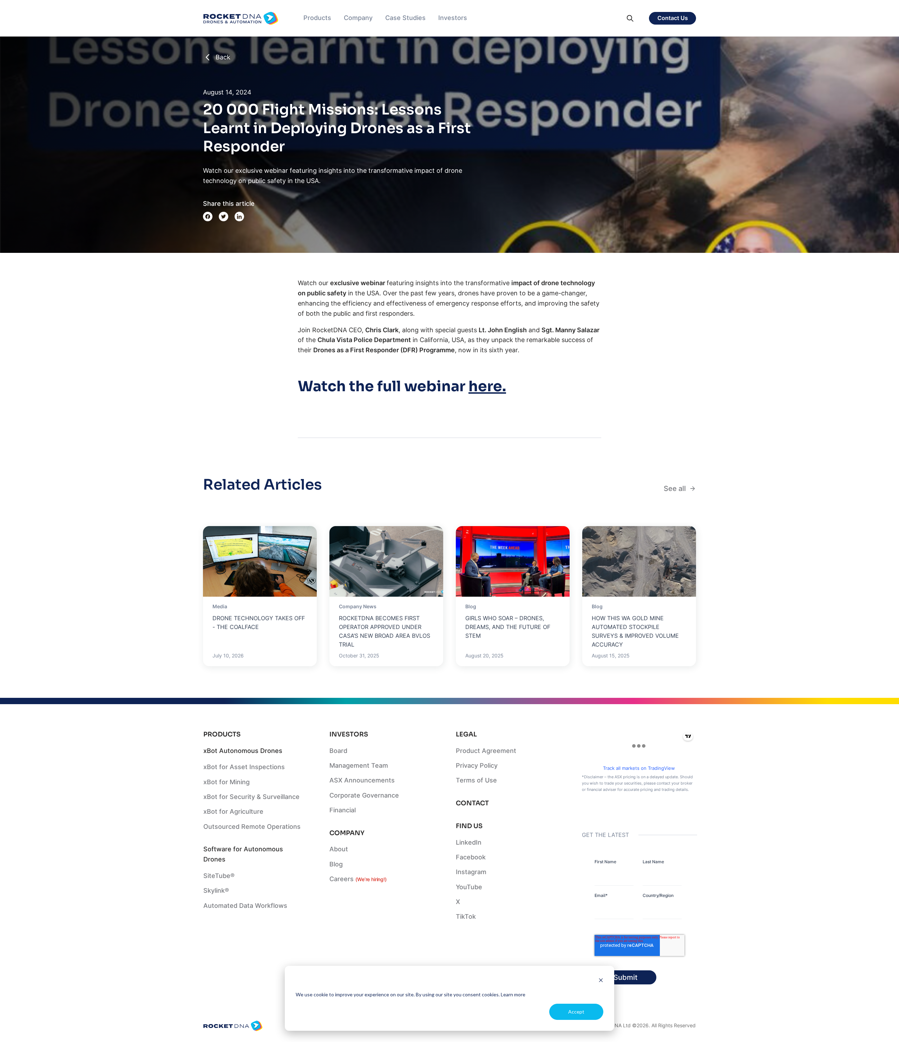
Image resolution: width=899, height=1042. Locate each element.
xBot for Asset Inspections (244, 767)
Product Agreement (486, 750)
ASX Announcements (362, 780)
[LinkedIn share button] (239, 216)
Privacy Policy (477, 765)
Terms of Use (476, 780)
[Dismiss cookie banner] (600, 981)
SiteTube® (219, 875)
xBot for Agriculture (233, 811)
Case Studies (405, 17)
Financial (342, 810)
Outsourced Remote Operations (252, 826)
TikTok (466, 916)
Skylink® (216, 890)
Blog (336, 864)
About (338, 849)
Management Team (358, 765)
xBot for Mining (226, 782)
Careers (357, 879)
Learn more (513, 994)
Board (338, 750)
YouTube (469, 887)
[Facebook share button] (207, 216)
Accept (576, 1012)
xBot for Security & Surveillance (251, 796)
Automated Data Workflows (245, 905)
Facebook (471, 857)
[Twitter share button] (223, 216)
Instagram (471, 872)
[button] (317, 18)
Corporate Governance (364, 795)
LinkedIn (468, 842)
